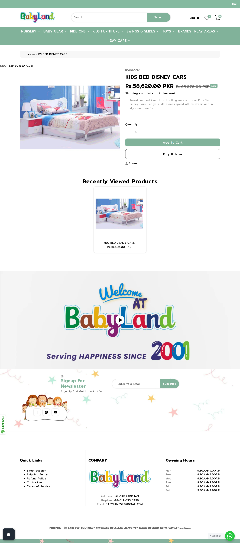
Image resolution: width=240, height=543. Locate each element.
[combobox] (121, 17)
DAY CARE (119, 40)
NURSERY (29, 31)
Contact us (35, 482)
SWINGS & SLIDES (142, 31)
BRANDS (184, 31)
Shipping (131, 93)
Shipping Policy (37, 474)
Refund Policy (36, 478)
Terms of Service (38, 486)
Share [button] (133, 163)
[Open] (9, 534)
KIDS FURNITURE (107, 31)
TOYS (167, 31)
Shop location (36, 471)
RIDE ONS (78, 31)
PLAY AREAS (205, 31)
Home (27, 54)
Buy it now (172, 154)
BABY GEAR (53, 31)
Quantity (131, 124)
